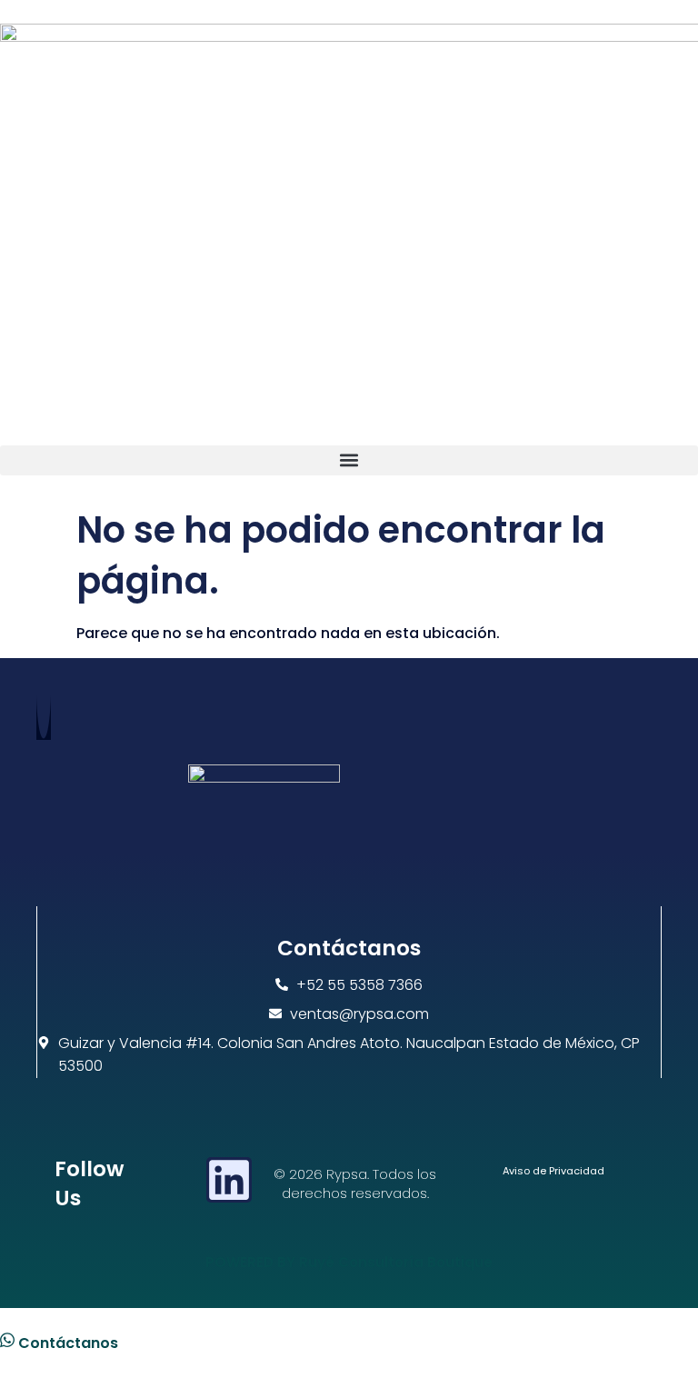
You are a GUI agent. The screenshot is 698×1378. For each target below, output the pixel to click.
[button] (349, 460)
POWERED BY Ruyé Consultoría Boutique (349, 1262)
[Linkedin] (229, 1180)
